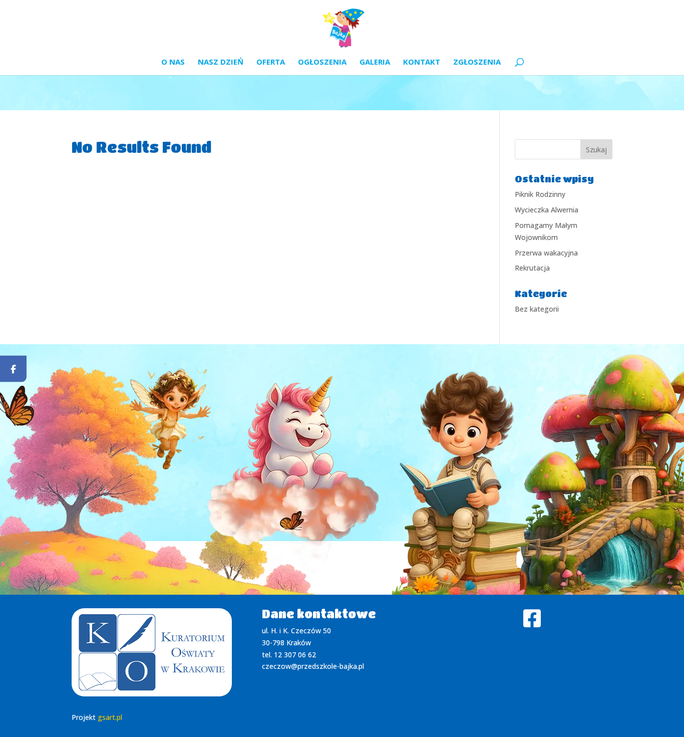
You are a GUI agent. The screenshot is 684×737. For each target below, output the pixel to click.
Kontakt (421, 62)
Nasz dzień (220, 62)
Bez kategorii (537, 309)
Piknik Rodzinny (540, 194)
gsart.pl (110, 717)
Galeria (375, 62)
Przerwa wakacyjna (546, 253)
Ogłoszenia (322, 62)
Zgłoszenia (477, 62)
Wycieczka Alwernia (546, 209)
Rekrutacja (532, 268)
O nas (173, 62)
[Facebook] (13, 368)
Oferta (270, 62)
